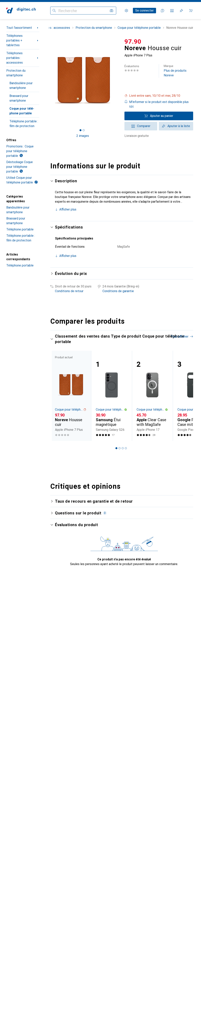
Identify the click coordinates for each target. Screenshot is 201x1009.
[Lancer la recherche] (54, 10)
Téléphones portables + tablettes (14, 40)
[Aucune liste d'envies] (181, 10)
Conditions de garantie (118, 291)
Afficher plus (67, 209)
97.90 (132, 41)
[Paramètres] (126, 10)
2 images (82, 136)
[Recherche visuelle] (111, 10)
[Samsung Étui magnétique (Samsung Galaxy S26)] (111, 396)
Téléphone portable (20, 229)
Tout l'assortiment (19, 28)
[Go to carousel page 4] (126, 448)
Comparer (143, 126)
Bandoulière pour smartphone (21, 85)
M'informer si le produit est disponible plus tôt (159, 104)
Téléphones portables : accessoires (14, 57)
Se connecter (144, 10)
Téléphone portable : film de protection (23, 123)
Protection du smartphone (16, 73)
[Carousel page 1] (116, 448)
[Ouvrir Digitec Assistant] (162, 10)
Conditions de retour (69, 291)
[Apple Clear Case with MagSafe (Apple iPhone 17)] (152, 396)
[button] (158, 95)
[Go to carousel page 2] (120, 448)
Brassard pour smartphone (18, 98)
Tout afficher (179, 336)
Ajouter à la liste (178, 126)
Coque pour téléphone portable (21, 111)
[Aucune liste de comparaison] (172, 10)
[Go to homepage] (21, 11)
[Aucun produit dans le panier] (191, 10)
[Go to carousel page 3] (123, 448)
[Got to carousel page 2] (84, 130)
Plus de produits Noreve (175, 70)
